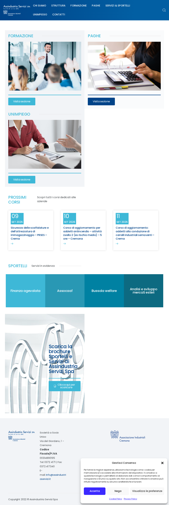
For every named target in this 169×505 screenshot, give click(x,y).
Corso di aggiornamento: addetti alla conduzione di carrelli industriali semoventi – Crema (135, 233)
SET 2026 (17, 222)
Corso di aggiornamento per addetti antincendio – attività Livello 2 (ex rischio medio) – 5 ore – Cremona (82, 233)
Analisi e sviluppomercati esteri (143, 290)
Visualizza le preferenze (147, 491)
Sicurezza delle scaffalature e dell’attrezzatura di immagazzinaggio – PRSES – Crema (30, 233)
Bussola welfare (104, 290)
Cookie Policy (115, 498)
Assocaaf (64, 290)
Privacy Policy (130, 498)
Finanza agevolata (25, 290)
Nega (118, 491)
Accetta (95, 491)
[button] (162, 463)
